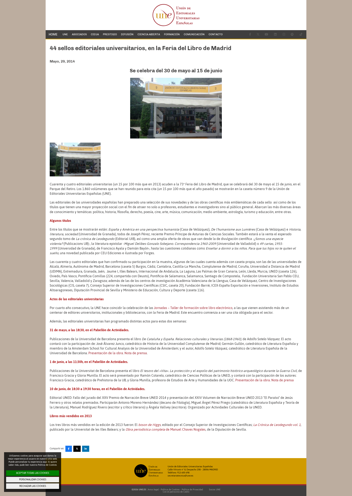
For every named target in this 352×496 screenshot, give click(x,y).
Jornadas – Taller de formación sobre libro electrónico (193, 308)
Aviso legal (153, 489)
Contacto (216, 34)
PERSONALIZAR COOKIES (32, 479)
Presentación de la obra (105, 353)
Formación (172, 34)
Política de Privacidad (192, 489)
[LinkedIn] (85, 448)
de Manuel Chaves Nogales (165, 429)
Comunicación (194, 34)
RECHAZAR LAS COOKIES (32, 486)
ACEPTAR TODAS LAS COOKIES (32, 473)
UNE (65, 34)
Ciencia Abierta (149, 34)
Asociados (79, 34)
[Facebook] (68, 448)
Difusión (127, 34)
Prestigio (110, 34)
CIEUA (95, 34)
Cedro (186, 492)
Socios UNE (214, 489)
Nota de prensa (135, 353)
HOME (53, 34)
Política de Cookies (170, 489)
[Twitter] (77, 448)
